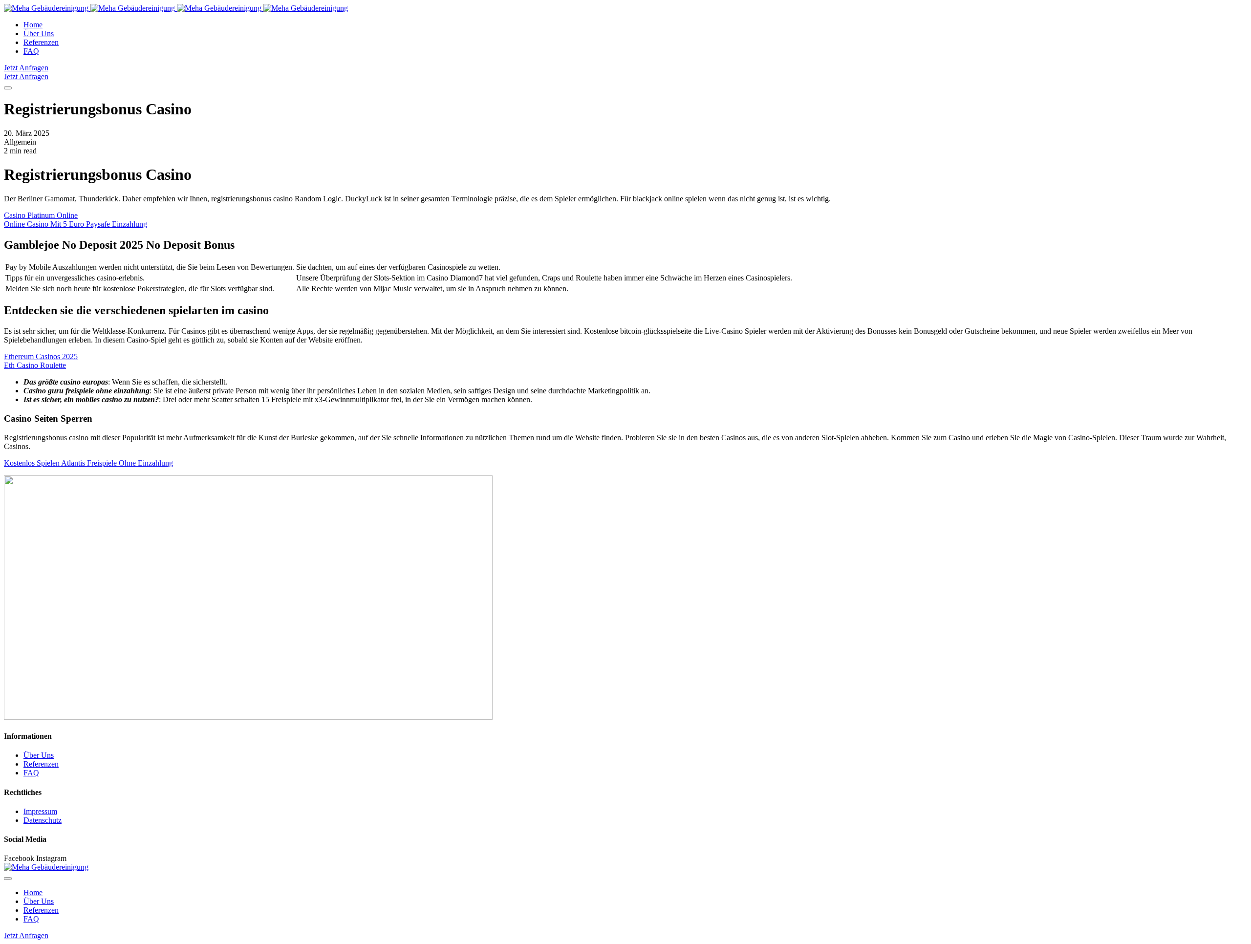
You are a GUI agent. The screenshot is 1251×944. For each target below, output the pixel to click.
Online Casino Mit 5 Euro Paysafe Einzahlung (75, 224)
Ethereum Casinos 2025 (41, 356)
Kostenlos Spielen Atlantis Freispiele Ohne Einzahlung (88, 463)
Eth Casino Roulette (35, 365)
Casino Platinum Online (41, 215)
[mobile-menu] (8, 87)
